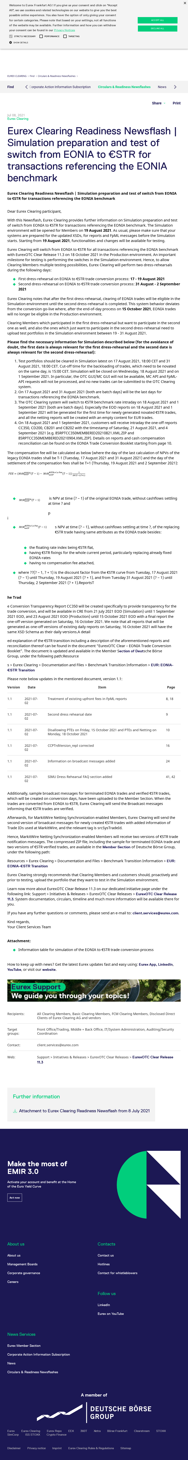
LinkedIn (165, 964)
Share (157, 103)
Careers (12, 1282)
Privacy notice (36, 1448)
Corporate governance (23, 1273)
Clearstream (142, 1431)
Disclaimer (14, 1448)
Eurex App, (148, 964)
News (162, 87)
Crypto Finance (56, 1434)
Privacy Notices (64, 30)
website (49, 970)
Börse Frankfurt (117, 1431)
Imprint (57, 1448)
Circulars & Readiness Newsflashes (56, 76)
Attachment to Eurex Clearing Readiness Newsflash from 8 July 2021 (84, 1110)
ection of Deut (131, 651)
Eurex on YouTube (111, 1314)
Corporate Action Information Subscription (60, 87)
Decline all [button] (157, 28)
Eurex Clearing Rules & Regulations (91, 1448)
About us (13, 1255)
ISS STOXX (33, 1434)
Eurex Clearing (16, 76)
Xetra (97, 1431)
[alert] (94, 24)
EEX (71, 1431)
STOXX (161, 1431)
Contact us (106, 1255)
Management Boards (22, 1264)
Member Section (116, 847)
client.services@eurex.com (155, 913)
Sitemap (125, 1448)
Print (177, 103)
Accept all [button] (157, 20)
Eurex (11, 1431)
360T (84, 1431)
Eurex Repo (54, 1431)
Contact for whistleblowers (117, 1273)
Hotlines (104, 1264)
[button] (46, 474)
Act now (15, 1197)
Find (32, 76)
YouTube (14, 970)
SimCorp (13, 1434)
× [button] (184, 3)
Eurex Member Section (24, 1346)
